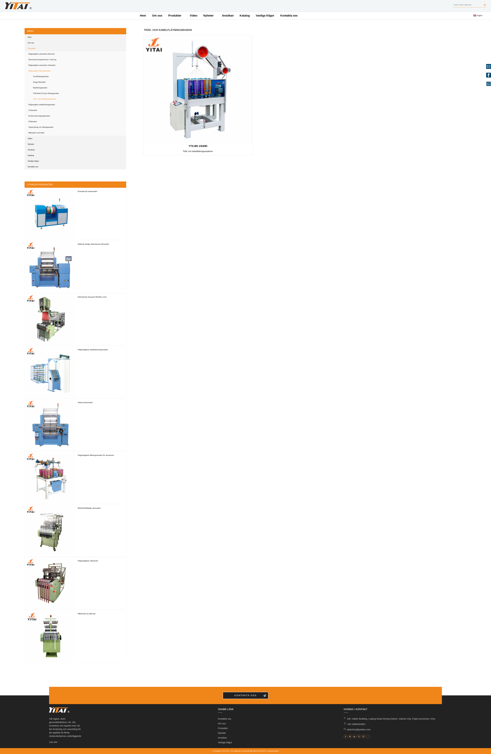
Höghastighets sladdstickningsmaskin (41, 105)
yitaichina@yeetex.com (359, 729)
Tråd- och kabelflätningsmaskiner (198, 151)
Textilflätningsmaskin (41, 76)
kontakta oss (246, 695)
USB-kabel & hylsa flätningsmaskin (46, 93)
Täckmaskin (32, 110)
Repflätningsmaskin (40, 88)
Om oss (157, 15)
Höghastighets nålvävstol (88, 561)
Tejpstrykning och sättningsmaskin (40, 127)
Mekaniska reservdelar (36, 133)
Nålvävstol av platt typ (86, 614)
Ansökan (228, 15)
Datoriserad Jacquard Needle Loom (92, 297)
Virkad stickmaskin (85, 402)
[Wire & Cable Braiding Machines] (198, 89)
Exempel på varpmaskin (87, 191)
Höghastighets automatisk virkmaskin (41, 65)
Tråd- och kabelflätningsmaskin (44, 99)
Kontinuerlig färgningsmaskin (39, 116)
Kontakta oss (289, 15)
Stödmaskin (32, 121)
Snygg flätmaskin (39, 82)
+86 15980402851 (356, 724)
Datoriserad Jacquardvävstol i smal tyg (42, 60)
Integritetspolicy (273, 751)
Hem (143, 15)
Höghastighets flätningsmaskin (39, 71)
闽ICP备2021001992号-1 (258, 751)
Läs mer (53, 742)
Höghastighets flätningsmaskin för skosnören (96, 455)
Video (193, 15)
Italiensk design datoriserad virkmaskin (93, 244)
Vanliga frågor (265, 15)
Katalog (245, 15)
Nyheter (208, 15)
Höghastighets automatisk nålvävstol (41, 54)
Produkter (174, 15)
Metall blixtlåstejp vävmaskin (89, 508)
